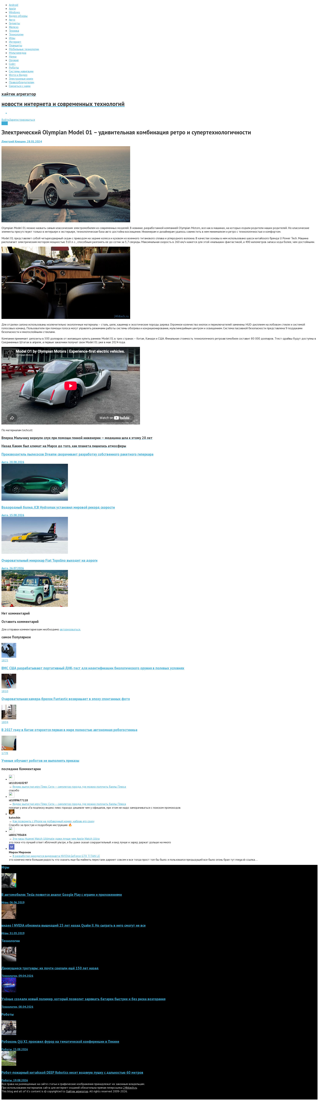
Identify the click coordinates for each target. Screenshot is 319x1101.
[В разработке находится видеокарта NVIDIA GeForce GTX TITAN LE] (11, 848)
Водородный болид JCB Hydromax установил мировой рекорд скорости (58, 507)
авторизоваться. (70, 629)
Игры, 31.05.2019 (12, 933)
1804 (4, 722)
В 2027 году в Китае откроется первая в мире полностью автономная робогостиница (69, 730)
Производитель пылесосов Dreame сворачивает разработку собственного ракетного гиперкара (77, 454)
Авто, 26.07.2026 (12, 568)
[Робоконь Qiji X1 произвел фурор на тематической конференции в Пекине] (8, 1034)
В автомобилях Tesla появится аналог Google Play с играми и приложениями (61, 894)
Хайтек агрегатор (77, 1091)
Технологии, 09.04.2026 (17, 975)
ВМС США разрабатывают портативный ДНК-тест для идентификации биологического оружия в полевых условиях (92, 668)
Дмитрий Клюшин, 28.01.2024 (21, 141)
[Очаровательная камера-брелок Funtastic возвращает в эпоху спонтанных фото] (8, 687)
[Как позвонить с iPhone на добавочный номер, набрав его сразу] (11, 814)
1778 (4, 753)
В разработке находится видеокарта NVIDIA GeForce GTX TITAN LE (56, 856)
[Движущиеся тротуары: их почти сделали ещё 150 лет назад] (8, 960)
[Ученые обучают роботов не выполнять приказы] (8, 749)
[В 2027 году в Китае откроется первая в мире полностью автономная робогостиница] (8, 718)
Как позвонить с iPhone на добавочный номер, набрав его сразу (53, 821)
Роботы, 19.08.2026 (14, 1080)
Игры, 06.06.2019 (12, 902)
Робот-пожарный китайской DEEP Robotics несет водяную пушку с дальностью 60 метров (72, 1072)
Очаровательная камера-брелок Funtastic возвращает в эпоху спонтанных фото (65, 699)
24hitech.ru (130, 1087)
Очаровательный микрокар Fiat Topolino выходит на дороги (49, 560)
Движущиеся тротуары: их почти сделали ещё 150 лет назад (50, 968)
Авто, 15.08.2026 (12, 515)
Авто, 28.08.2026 (12, 462)
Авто (4, 123)
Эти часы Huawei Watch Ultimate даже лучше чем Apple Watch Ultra (56, 838)
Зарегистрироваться (22, 119)
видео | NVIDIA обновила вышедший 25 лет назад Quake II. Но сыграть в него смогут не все (73, 925)
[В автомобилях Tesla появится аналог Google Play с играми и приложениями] (8, 887)
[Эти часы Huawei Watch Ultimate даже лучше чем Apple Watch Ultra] (11, 831)
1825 (4, 660)
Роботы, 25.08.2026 (14, 1049)
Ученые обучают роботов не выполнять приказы (40, 760)
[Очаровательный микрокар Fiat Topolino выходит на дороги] (34, 606)
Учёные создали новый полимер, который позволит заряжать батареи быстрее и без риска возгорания (83, 999)
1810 (4, 691)
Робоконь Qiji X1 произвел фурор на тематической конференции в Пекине (60, 1041)
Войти (5, 119)
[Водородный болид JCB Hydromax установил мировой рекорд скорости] (34, 552)
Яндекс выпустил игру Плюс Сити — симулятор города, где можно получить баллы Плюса (69, 786)
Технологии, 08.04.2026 (17, 1006)
